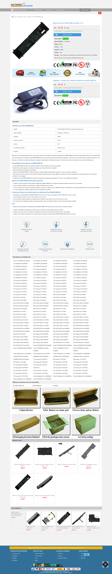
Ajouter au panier (67, 34)
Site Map (83, 558)
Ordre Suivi (48, 10)
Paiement (60, 553)
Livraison (60, 555)
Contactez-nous (60, 10)
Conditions (15, 555)
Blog (36, 560)
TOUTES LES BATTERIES (20, 10)
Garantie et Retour (62, 558)
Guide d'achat (38, 10)
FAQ (36, 558)
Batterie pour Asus (22, 16)
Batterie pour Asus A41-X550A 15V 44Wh (45, 495)
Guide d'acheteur (39, 553)
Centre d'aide (85, 10)
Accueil (14, 16)
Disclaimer (14, 560)
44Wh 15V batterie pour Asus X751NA (67, 464)
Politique (14, 558)
